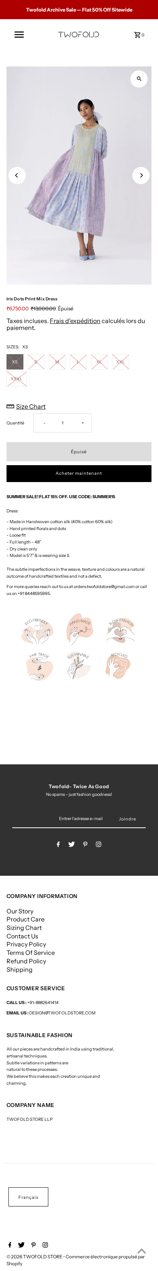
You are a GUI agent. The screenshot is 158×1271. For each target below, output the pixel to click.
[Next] (141, 175)
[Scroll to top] (141, 1250)
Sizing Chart (24, 927)
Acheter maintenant (79, 473)
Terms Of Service (31, 952)
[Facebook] (58, 845)
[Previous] (17, 175)
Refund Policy (26, 961)
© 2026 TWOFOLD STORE (35, 1256)
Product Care (25, 919)
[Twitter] (71, 845)
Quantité (15, 423)
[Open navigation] (19, 34)
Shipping (20, 969)
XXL (120, 362)
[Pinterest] (85, 845)
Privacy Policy (26, 944)
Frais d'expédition (75, 321)
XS (15, 362)
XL (99, 362)
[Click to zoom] (139, 79)
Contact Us (22, 936)
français (28, 1197)
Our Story (20, 911)
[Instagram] (98, 845)
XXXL (17, 378)
